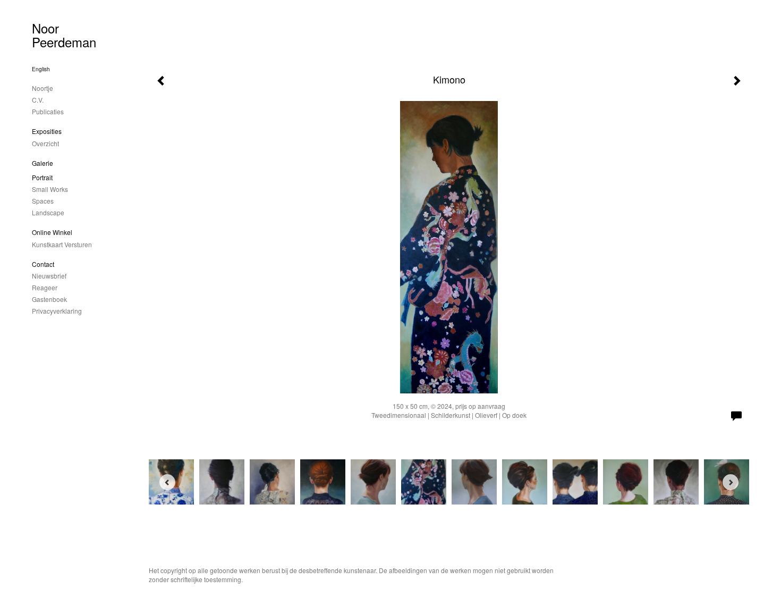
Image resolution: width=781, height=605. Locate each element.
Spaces (43, 200)
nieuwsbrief (49, 275)
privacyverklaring (57, 310)
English (41, 69)
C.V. (38, 99)
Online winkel (52, 232)
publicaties (48, 111)
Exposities (47, 131)
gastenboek (49, 299)
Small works (50, 189)
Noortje (42, 88)
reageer (44, 287)
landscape (48, 212)
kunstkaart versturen (62, 244)
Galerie (42, 162)
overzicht (45, 143)
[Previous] (167, 482)
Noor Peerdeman (64, 35)
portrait (42, 177)
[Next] (730, 482)
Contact (43, 263)
